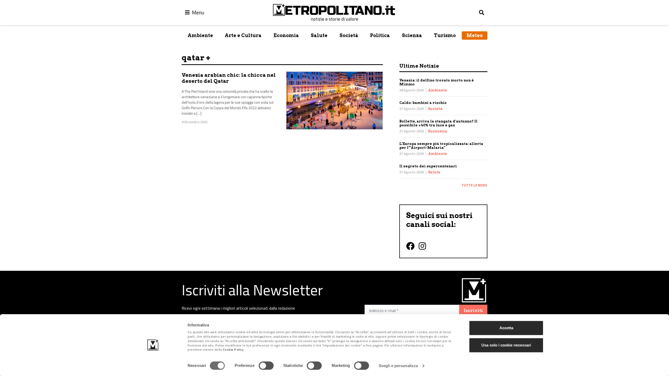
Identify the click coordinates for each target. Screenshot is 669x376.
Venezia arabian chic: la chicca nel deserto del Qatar (229, 78)
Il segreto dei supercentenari (428, 166)
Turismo (445, 35)
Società (348, 35)
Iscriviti (473, 310)
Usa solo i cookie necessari (506, 345)
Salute (319, 35)
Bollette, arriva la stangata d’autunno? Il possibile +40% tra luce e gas (438, 123)
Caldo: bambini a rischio (423, 103)
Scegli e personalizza (398, 365)
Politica (380, 35)
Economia (286, 35)
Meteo (474, 35)
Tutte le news (474, 185)
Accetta (506, 328)
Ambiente (200, 35)
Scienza (412, 35)
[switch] (266, 365)
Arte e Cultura (243, 35)
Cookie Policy (233, 349)
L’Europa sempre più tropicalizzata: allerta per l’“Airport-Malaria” (441, 146)
